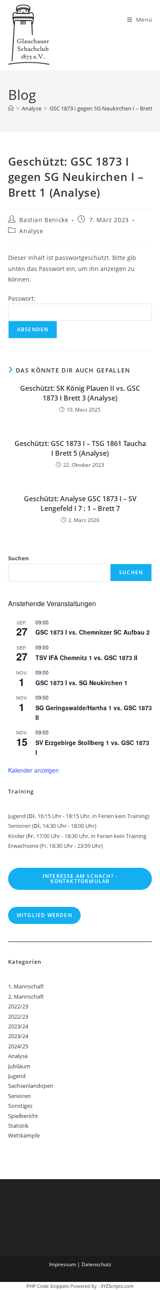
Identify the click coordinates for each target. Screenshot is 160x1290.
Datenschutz (96, 1264)
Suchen (18, 558)
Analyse (31, 231)
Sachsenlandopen (30, 1086)
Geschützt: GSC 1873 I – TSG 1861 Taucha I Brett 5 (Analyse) (80, 448)
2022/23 (18, 1006)
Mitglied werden (44, 915)
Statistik (18, 1125)
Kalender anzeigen (33, 770)
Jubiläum (19, 1066)
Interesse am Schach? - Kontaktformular (80, 878)
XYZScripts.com (117, 1286)
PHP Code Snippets (47, 1286)
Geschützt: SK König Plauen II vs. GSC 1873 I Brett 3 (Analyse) (80, 393)
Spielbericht (23, 1116)
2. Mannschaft (26, 996)
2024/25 (18, 1046)
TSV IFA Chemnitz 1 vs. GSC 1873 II (86, 657)
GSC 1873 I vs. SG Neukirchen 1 (81, 682)
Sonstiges (20, 1105)
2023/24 (18, 1026)
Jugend (17, 1076)
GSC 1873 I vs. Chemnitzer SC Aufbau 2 (92, 632)
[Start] (11, 108)
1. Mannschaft (26, 986)
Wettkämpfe (24, 1135)
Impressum (62, 1264)
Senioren (19, 1096)
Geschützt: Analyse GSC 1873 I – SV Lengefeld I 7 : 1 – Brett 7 (80, 503)
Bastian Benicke (43, 220)
